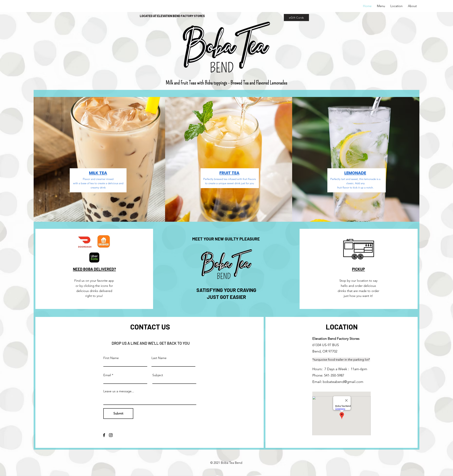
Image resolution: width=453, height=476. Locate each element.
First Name (111, 358)
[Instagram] (110, 435)
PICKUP (358, 269)
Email (107, 375)
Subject (157, 375)
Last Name (159, 358)
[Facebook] (104, 435)
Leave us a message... (118, 391)
